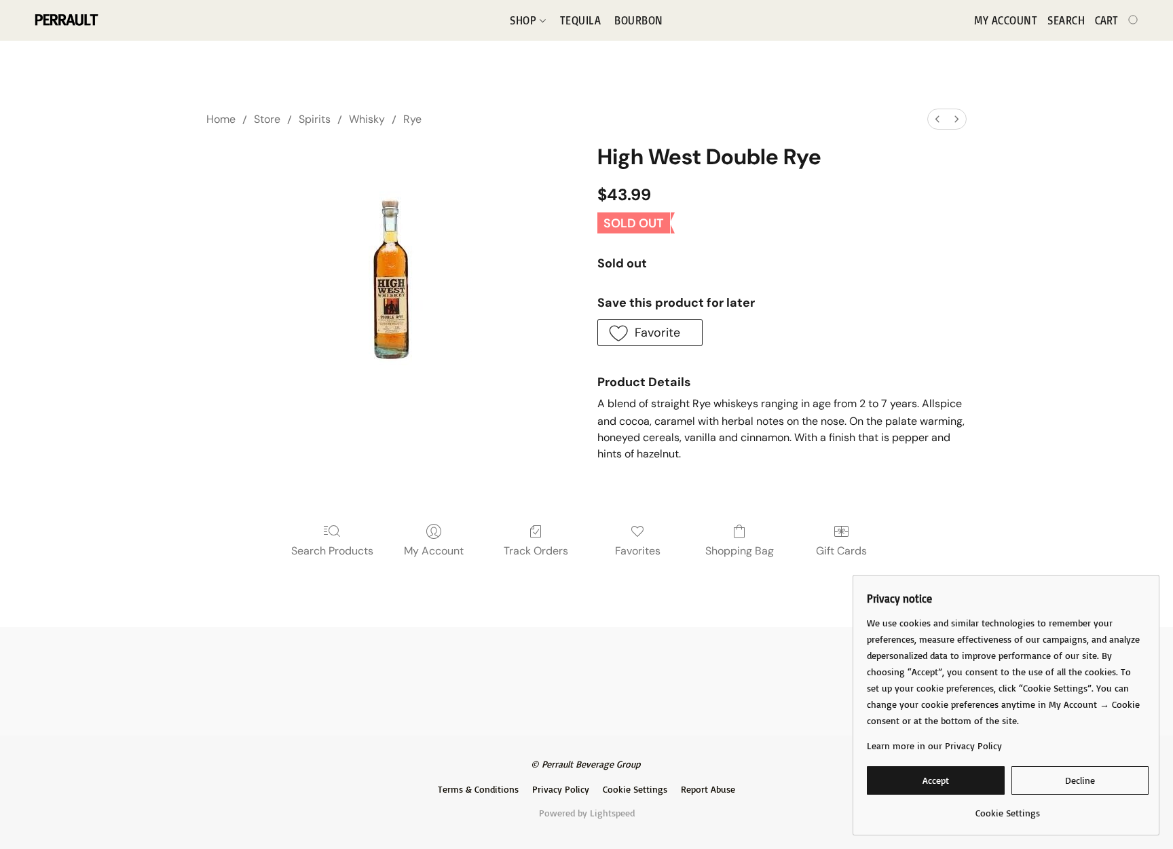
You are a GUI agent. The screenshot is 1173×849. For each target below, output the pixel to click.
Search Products (332, 551)
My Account (434, 551)
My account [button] (1005, 20)
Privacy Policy (560, 789)
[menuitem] (937, 119)
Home (221, 119)
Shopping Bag (739, 551)
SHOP (525, 20)
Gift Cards (841, 551)
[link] (1008, 808)
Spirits (315, 119)
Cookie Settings (635, 789)
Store (267, 119)
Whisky (367, 119)
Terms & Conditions (478, 789)
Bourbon (638, 20)
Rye (412, 119)
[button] (65, 20)
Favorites (637, 551)
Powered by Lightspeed (587, 812)
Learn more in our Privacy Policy (934, 745)
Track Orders (536, 551)
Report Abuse (708, 789)
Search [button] (1066, 20)
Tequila (580, 20)
